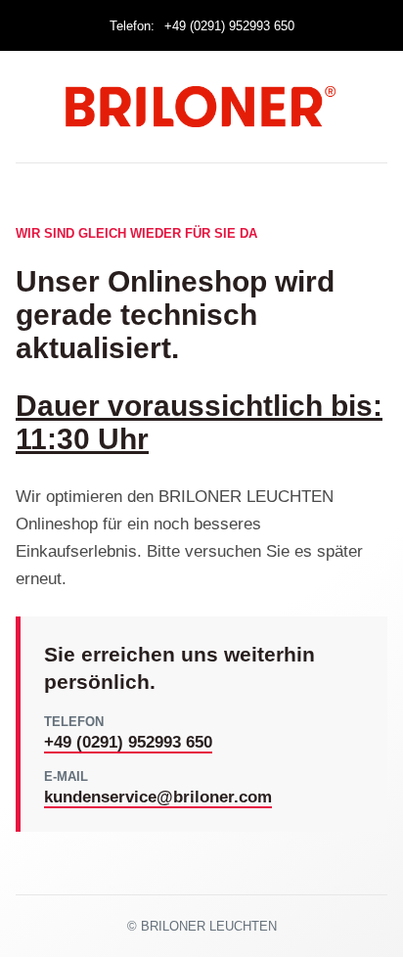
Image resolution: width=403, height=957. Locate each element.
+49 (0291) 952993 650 (229, 26)
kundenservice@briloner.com (158, 797)
